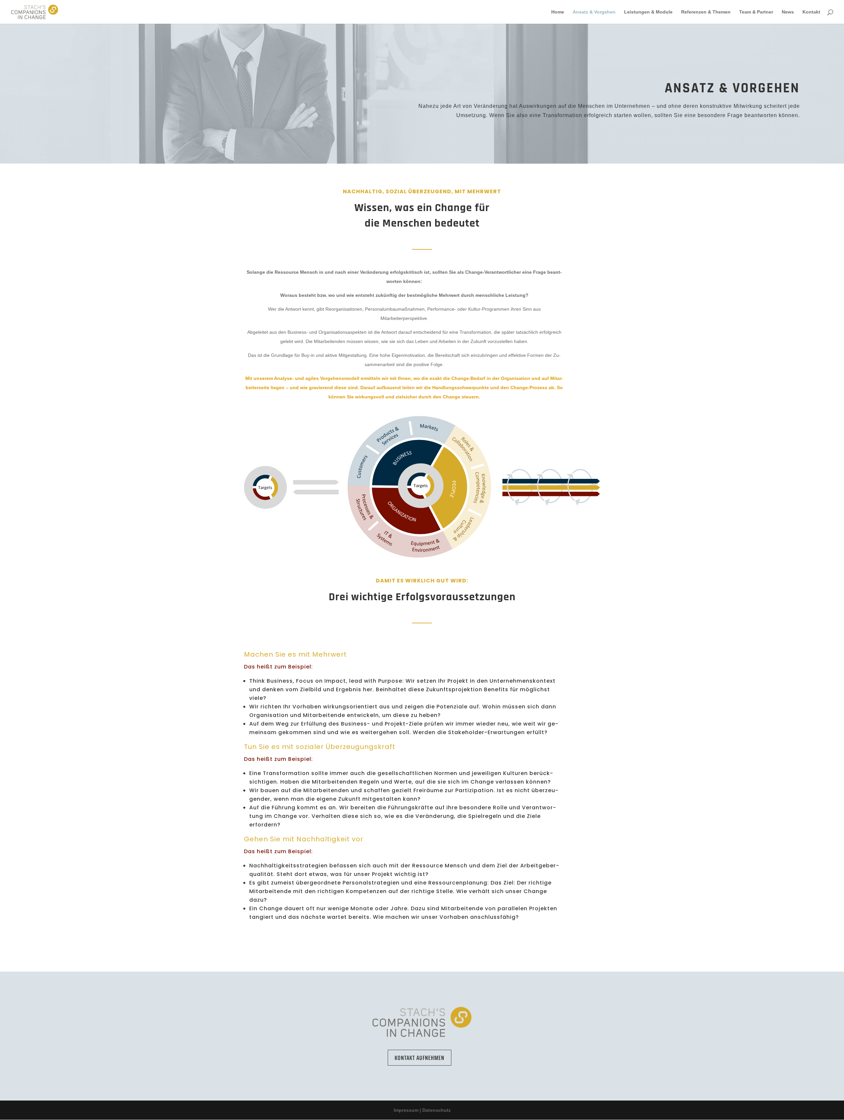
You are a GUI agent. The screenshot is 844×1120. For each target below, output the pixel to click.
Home (557, 12)
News (788, 12)
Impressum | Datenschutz (422, 1110)
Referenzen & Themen (706, 12)
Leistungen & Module (648, 12)
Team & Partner (756, 12)
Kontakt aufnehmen (419, 1057)
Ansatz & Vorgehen (594, 12)
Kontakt (811, 12)
